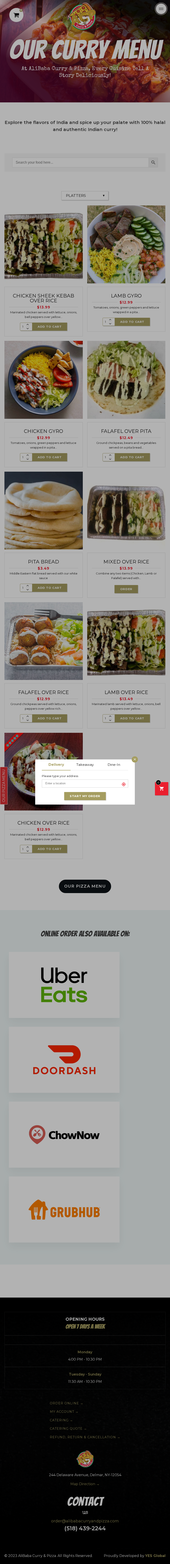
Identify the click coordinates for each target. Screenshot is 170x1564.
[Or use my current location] (125, 784)
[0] (161, 789)
